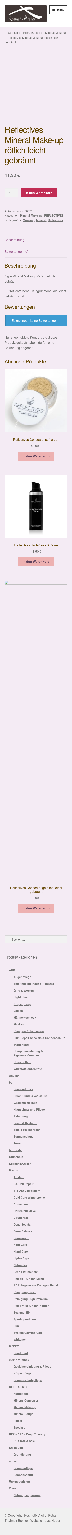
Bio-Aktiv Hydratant (27, 1191)
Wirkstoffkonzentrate (28, 1069)
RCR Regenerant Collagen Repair (36, 1285)
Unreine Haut (22, 1062)
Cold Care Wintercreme (29, 1197)
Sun (16, 1326)
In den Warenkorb (38, 192)
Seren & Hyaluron (25, 1123)
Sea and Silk (22, 1312)
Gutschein (16, 1157)
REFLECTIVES (32, 33)
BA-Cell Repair (23, 1184)
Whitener (20, 1339)
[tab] (36, 240)
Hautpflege (21, 1394)
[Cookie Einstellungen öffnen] (7, 1529)
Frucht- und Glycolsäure (30, 1096)
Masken (19, 1024)
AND (12, 970)
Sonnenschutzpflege (28, 1380)
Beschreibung (14, 239)
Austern (19, 1177)
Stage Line (16, 1448)
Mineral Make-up (56, 33)
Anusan (14, 1076)
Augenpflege (22, 977)
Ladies (18, 1011)
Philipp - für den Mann (29, 1279)
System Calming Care (28, 1333)
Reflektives (55, 220)
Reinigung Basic (25, 1292)
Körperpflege (22, 1004)
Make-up (29, 220)
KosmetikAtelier (20, 1164)
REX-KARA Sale (24, 1441)
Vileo (12, 1488)
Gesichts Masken (25, 1103)
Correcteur (21, 1204)
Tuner (17, 1143)
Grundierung (22, 1454)
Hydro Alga (21, 1258)
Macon (13, 1170)
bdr (11, 1082)
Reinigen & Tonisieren (29, 1031)
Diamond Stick (23, 1089)
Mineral (41, 220)
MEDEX (14, 1346)
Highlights (21, 997)
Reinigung (21, 1116)
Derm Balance (23, 1231)
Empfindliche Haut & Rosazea (34, 984)
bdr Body (15, 1150)
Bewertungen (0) (16, 251)
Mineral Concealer (26, 1400)
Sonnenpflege (23, 1468)
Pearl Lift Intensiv (26, 1272)
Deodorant (21, 1353)
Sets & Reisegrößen (27, 1130)
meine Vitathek (19, 1360)
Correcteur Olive (25, 1211)
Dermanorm (21, 1238)
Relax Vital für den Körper (31, 1306)
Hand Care (21, 1251)
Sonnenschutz (23, 1136)
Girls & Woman (24, 990)
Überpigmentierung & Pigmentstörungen (28, 1053)
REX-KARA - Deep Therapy (27, 1434)
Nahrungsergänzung (28, 1495)
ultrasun (14, 1461)
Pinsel (18, 1421)
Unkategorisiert (19, 1481)
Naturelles (20, 1265)
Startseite (14, 33)
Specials (19, 1427)
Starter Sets (21, 1045)
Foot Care (20, 1245)
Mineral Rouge (23, 1414)
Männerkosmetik (25, 1017)
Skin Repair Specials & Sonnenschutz (39, 1038)
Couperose (21, 1218)
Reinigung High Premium (31, 1299)
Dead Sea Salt (23, 1224)
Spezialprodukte (25, 1319)
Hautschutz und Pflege (29, 1109)
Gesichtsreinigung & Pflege (32, 1366)
